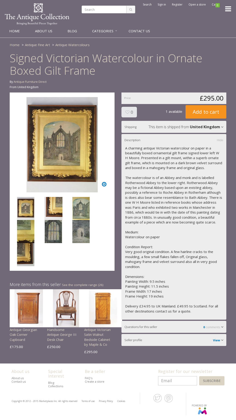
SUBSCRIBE (212, 380)
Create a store (94, 382)
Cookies (121, 401)
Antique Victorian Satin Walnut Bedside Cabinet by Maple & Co (97, 337)
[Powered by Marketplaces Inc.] (202, 413)
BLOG (72, 31)
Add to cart (206, 111)
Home (15, 44)
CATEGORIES (102, 31)
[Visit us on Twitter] (157, 401)
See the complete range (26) (82, 285)
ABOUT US (43, 31)
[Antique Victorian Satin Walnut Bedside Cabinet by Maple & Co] (103, 308)
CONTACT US (139, 31)
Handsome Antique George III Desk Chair (62, 334)
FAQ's (89, 378)
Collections (55, 386)
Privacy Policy (106, 401)
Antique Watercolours (72, 44)
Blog (51, 383)
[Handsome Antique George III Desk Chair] (66, 308)
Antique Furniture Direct (30, 82)
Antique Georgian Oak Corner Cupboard (23, 334)
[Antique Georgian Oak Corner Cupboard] (29, 308)
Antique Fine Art (37, 44)
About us (18, 378)
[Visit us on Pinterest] (168, 401)
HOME (14, 31)
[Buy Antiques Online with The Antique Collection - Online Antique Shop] (37, 13)
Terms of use (88, 401)
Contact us (19, 382)
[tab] (174, 127)
